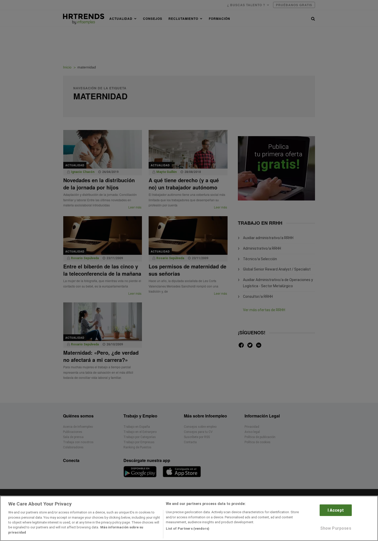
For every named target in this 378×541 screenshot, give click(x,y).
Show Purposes (335, 528)
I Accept (336, 510)
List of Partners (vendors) (187, 528)
